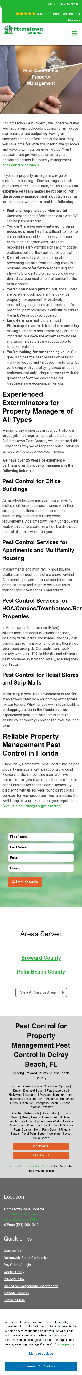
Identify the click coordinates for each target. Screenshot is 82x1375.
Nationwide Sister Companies (26, 1258)
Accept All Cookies (41, 1366)
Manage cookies (41, 1353)
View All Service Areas (39, 992)
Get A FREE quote (25, 882)
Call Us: (62, 4)
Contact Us (12, 1251)
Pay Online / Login (17, 1265)
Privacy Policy (14, 1279)
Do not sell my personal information (31, 1286)
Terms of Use (14, 1300)
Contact (41, 1146)
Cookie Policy (14, 1272)
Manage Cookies (16, 1293)
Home (13, 1166)
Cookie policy (64, 1344)
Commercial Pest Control (35, 1166)
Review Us (41, 1155)
